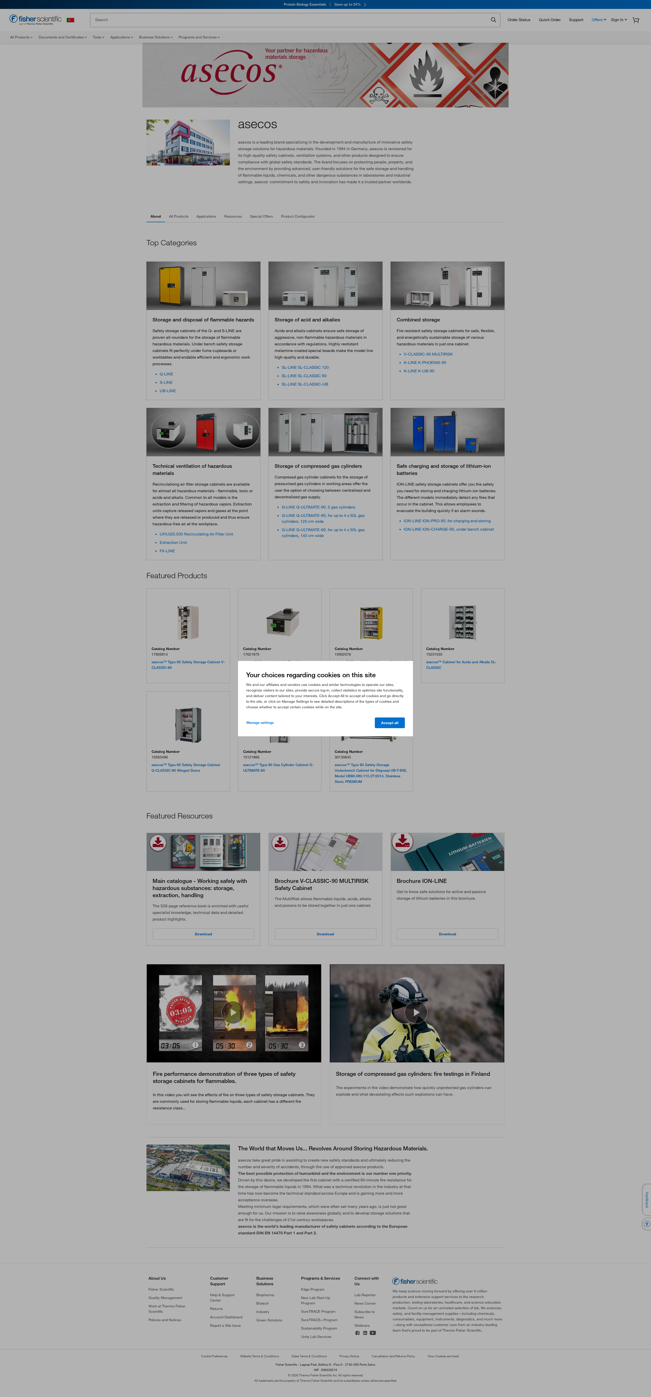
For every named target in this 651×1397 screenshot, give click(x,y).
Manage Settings (260, 722)
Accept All (389, 723)
